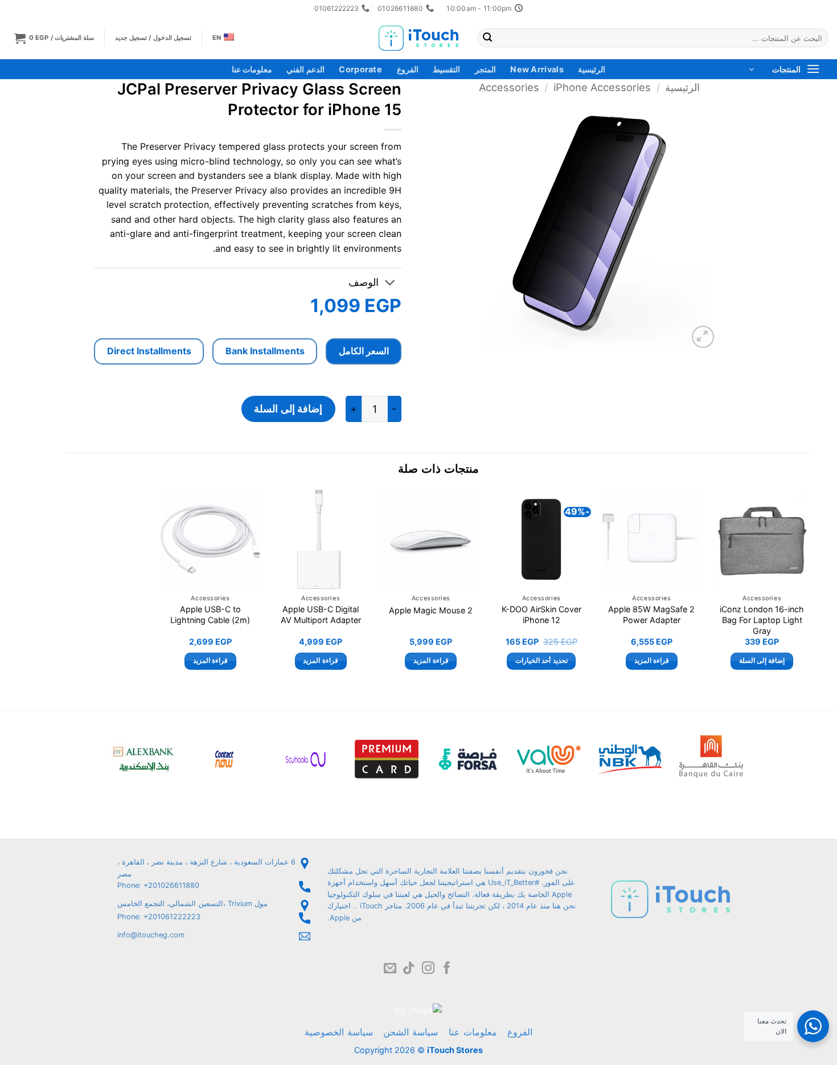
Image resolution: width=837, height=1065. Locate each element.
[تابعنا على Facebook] (447, 969)
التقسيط (446, 69)
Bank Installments (265, 351)
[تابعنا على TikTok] (409, 969)
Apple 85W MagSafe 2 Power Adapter (651, 614)
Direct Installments (149, 351)
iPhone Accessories (602, 87)
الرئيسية (591, 69)
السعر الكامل (364, 351)
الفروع (408, 69)
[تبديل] (390, 284)
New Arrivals (536, 69)
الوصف (363, 282)
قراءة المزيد (651, 661)
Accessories (509, 87)
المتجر (485, 69)
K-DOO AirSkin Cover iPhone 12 (541, 614)
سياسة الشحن (410, 1032)
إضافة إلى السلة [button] (762, 661)
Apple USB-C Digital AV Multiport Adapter (321, 614)
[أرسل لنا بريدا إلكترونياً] (390, 969)
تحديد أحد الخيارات (541, 661)
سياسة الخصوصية (339, 1032)
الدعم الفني (305, 69)
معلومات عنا (252, 69)
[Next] (161, 590)
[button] (54, 38)
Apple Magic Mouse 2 (431, 610)
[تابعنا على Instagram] (428, 969)
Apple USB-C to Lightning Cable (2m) (210, 614)
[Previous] (810, 590)
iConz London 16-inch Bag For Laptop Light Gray (762, 619)
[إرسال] (487, 38)
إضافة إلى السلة (288, 409)
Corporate (360, 69)
